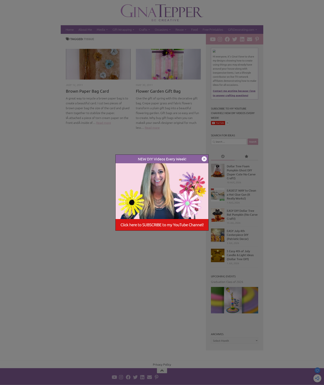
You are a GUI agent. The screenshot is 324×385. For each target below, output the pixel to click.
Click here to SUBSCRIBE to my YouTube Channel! (162, 224)
